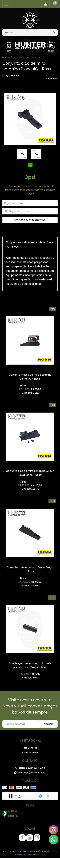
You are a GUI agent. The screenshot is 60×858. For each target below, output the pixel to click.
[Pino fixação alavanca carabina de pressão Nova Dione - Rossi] (30, 639)
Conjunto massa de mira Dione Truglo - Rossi (30, 569)
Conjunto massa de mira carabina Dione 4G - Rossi (30, 377)
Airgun (35, 57)
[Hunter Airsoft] (30, 18)
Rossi (55, 78)
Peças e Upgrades (21, 57)
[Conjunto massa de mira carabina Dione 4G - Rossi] (30, 352)
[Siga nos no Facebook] (22, 837)
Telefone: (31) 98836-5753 (31, 767)
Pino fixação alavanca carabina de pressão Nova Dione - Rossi (30, 665)
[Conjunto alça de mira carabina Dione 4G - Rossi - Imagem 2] (36, 154)
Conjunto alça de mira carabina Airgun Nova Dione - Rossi (30, 473)
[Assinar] (48, 724)
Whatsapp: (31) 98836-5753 (31, 772)
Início (7, 57)
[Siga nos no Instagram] (37, 837)
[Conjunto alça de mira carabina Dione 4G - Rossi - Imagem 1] (22, 154)
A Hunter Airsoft (30, 752)
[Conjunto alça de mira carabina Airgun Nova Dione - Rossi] (30, 448)
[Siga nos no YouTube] (29, 837)
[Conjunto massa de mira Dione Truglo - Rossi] (30, 544)
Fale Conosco (30, 747)
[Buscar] (54, 32)
